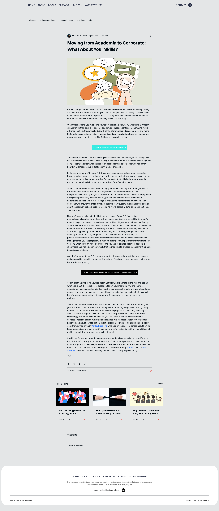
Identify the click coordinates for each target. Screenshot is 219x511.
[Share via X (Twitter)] (74, 364)
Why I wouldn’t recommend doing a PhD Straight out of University (146, 412)
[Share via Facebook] (68, 364)
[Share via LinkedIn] (79, 364)
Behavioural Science (47, 20)
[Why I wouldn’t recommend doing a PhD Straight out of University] (146, 397)
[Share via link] (85, 364)
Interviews (81, 20)
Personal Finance (66, 20)
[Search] (166, 5)
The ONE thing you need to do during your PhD (72, 412)
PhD (90, 20)
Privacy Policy (203, 500)
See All (160, 383)
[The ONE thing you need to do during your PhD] (72, 397)
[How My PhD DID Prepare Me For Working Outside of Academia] (109, 397)
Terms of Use (190, 500)
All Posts (32, 20)
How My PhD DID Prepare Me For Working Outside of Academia (109, 412)
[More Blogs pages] (81, 5)
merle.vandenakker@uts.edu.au (106, 490)
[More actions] (150, 35)
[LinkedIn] (123, 490)
